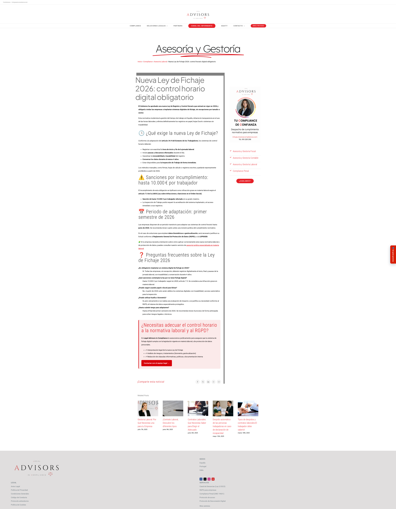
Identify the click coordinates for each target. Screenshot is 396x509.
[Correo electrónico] (219, 381)
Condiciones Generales (20, 494)
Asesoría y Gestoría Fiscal (244, 151)
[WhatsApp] (213, 381)
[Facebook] (197, 381)
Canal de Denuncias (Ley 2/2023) (212, 486)
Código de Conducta (19, 497)
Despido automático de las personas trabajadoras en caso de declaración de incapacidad (222, 426)
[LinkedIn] (208, 381)
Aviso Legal (15, 486)
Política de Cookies (18, 505)
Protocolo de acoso (207, 497)
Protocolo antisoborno (20, 501)
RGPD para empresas (208, 490)
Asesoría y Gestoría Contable (245, 158)
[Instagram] (209, 479)
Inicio (140, 62)
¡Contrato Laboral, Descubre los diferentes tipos (170, 423)
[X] (203, 381)
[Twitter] (205, 479)
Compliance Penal (241, 171)
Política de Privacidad (19, 490)
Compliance (148, 62)
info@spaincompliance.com (20, 2)
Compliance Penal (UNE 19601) (212, 494)
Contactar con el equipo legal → (156, 363)
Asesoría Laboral (160, 62)
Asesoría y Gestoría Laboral (245, 164)
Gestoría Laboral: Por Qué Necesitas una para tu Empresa (147, 423)
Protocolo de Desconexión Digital (213, 501)
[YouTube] (213, 479)
